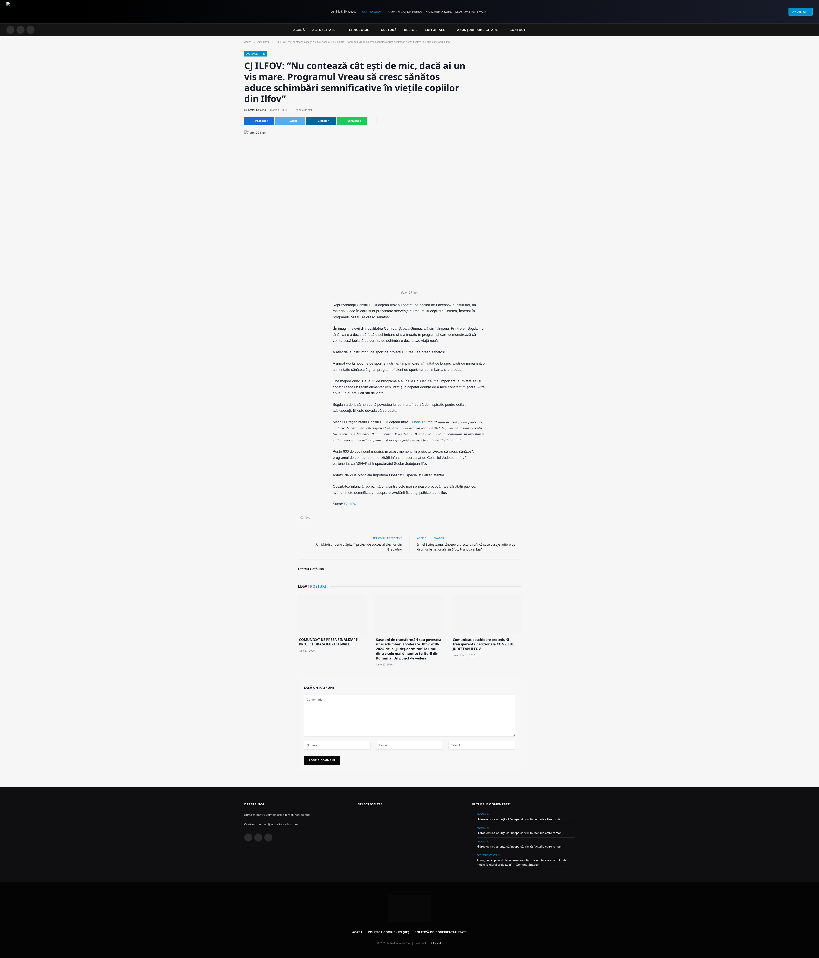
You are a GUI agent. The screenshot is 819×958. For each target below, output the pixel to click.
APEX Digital (433, 943)
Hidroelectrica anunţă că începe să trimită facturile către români (519, 819)
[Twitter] (264, 326)
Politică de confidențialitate (441, 932)
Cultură (389, 30)
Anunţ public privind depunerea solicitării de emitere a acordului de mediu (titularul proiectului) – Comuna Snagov (521, 862)
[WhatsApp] (264, 367)
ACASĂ (357, 932)
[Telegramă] (264, 357)
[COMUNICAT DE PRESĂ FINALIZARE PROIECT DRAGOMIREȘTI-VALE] (332, 613)
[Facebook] (264, 316)
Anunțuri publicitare (477, 30)
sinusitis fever (487, 855)
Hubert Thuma (421, 422)
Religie (411, 30)
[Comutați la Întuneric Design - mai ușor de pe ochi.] (804, 30)
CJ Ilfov (350, 504)
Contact (518, 30)
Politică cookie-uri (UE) (388, 932)
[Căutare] (811, 30)
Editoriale (435, 30)
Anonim (481, 814)
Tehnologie (358, 30)
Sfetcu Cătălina (257, 110)
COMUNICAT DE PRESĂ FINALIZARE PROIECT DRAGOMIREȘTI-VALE (437, 11)
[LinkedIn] (264, 337)
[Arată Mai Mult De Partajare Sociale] (372, 121)
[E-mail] (264, 347)
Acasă (299, 30)
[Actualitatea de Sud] (25, 11)
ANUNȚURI (800, 11)
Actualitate (323, 30)
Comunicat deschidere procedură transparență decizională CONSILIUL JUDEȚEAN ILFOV (484, 644)
